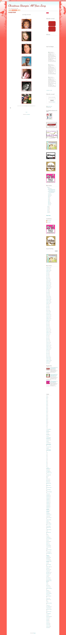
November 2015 (48, 267)
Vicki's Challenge (48, 616)
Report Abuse (48, 215)
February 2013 (48, 311)
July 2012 (47, 321)
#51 (46, 412)
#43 (46, 401)
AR (46, 477)
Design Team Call (48, 527)
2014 (48, 206)
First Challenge (48, 545)
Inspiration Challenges (47, 556)
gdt (46, 548)
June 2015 (47, 274)
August (49, 196)
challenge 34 (48, 503)
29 (46, 459)
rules (47, 584)
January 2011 (48, 343)
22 (46, 452)
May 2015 (47, 275)
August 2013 (47, 303)
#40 (46, 397)
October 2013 (48, 300)
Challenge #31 (48, 496)
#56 (46, 418)
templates (47, 605)
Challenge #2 (48, 495)
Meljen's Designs (48, 566)
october (47, 576)
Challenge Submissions (47, 509)
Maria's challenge (48, 564)
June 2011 (47, 336)
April (49, 201)
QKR (46, 582)
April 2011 (47, 339)
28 (46, 458)
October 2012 (48, 317)
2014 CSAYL (47, 442)
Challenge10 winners (47, 511)
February (49, 203)
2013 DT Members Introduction (48, 438)
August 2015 (47, 271)
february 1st (47, 544)
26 (46, 456)
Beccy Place (47, 480)
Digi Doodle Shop (48, 532)
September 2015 (48, 270)
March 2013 (47, 310)
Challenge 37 (48, 506)
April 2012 (47, 325)
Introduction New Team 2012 (48, 558)
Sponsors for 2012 (48, 599)
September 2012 (48, 318)
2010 (48, 211)
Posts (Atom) (28, 114)
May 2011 (47, 338)
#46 (46, 405)
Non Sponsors (48, 573)
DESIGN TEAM (14, 10)
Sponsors (47, 598)
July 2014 (47, 289)
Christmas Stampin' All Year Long (27, 5)
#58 (46, 419)
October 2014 (48, 285)
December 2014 (48, 282)
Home (26, 112)
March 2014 (47, 295)
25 (46, 455)
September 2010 (48, 347)
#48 (46, 408)
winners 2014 (48, 626)
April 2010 (47, 354)
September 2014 (48, 286)
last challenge (48, 559)
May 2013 (47, 307)
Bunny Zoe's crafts (48, 487)
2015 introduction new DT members (48, 450)
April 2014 (47, 293)
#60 (46, 422)
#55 (46, 416)
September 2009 (48, 360)
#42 (46, 400)
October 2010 (48, 346)
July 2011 (47, 335)
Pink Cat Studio (48, 579)
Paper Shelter (48, 577)
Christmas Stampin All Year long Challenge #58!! (53, 368)
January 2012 (48, 328)
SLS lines (47, 594)
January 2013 (48, 313)
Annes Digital (48, 471)
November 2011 (48, 329)
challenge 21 (47, 499)
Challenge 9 (47, 507)
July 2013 (47, 304)
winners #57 (47, 623)
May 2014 (47, 292)
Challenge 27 (48, 502)
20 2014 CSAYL (48, 429)
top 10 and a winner (49, 609)
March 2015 (47, 278)
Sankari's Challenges (49, 588)
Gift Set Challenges (48, 549)
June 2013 (47, 306)
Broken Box (47, 481)
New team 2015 (48, 569)
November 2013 (48, 299)
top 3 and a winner (48, 611)
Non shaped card (48, 572)
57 (46, 466)
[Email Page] (10, 107)
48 (46, 462)
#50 (46, 411)
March (49, 202)
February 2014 (48, 296)
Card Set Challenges (49, 491)
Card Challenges (48, 489)
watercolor (47, 617)
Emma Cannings (48, 538)
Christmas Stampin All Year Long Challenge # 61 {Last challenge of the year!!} (53, 375)
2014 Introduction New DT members (48, 444)
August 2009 (48, 361)
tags (46, 601)
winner (47, 619)
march (47, 563)
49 (46, 463)
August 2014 (47, 288)
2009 (48, 212)
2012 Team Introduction (48, 434)
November (49, 188)
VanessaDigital (48, 613)
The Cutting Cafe (48, 606)
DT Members (48, 537)
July (48, 197)
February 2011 (48, 342)
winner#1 (47, 620)
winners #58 (47, 624)
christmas (47, 516)
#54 (46, 415)
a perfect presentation (47, 468)
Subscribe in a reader (49, 90)
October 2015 (48, 268)
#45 (46, 404)
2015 (48, 187)
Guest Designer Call (49, 553)
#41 (46, 398)
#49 (46, 409)
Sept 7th (47, 590)
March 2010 (47, 356)
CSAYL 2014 (47, 522)
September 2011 (48, 332)
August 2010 (48, 349)
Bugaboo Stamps (48, 485)
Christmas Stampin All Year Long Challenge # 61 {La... (51, 190)
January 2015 (48, 281)
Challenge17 (47, 513)
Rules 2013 (47, 585)
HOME (10, 10)
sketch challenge (48, 593)
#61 (46, 423)
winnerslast (47, 627)
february (47, 542)
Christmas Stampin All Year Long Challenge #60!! (51, 192)
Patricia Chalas (49, 220)
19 (46, 426)
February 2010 (48, 357)
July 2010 (47, 350)
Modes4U (47, 568)
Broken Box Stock (48, 483)
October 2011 (48, 331)
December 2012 (48, 314)
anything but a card (48, 472)
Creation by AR (48, 519)
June (48, 198)
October (49, 193)
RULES (19, 10)
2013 (48, 207)
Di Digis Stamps (48, 529)
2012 (48, 208)
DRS (46, 534)
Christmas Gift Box (48, 517)
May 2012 (47, 324)
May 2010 (47, 353)
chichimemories (48, 514)
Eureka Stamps (48, 541)
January (49, 204)
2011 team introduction (48, 431)
